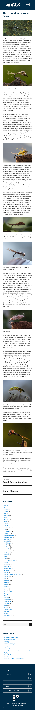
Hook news (7, 547)
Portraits (6, 564)
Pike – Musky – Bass (9, 560)
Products (7, 674)
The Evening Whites (9, 639)
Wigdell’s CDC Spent (9, 643)
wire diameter (8, 615)
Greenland (7, 541)
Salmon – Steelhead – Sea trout (12, 574)
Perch (5, 558)
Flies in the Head (8, 655)
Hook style (7, 553)
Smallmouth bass (9, 592)
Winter (6, 613)
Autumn (6, 508)
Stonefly (6, 597)
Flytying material (9, 535)
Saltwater (6, 580)
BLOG (5, 682)
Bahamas (6, 510)
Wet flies (6, 611)
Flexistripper (7, 531)
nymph (5, 471)
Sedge (5, 586)
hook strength (8, 551)
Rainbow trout (8, 570)
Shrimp (6, 590)
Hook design (7, 543)
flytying (13, 470)
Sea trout (6, 584)
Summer (6, 603)
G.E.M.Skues (27, 470)
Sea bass (6, 582)
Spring (6, 594)
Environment (7, 527)
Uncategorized (8, 609)
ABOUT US (6, 670)
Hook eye (6, 545)
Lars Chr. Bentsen (9, 468)
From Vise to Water (9, 657)
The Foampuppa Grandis (11, 637)
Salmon (6, 572)
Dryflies (6, 525)
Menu (27, 4)
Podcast (6, 562)
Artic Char (7, 506)
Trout (8, 470)
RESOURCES (7, 678)
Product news (7, 568)
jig (31, 470)
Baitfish (6, 511)
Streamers (7, 599)
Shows (6, 588)
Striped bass (7, 601)
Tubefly (6, 607)
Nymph (5, 470)
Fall (5, 529)
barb (5, 513)
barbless (6, 515)
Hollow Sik (7, 649)
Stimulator (7, 596)
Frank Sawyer (19, 470)
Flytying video (8, 537)
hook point (7, 549)
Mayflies (6, 554)
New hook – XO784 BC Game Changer (14, 659)
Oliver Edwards (11, 471)
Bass (5, 517)
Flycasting (7, 533)
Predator (6, 566)
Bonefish (6, 519)
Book (5, 521)
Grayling (26, 468)
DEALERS (6, 686)
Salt (5, 578)
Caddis (6, 523)
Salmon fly (7, 576)
